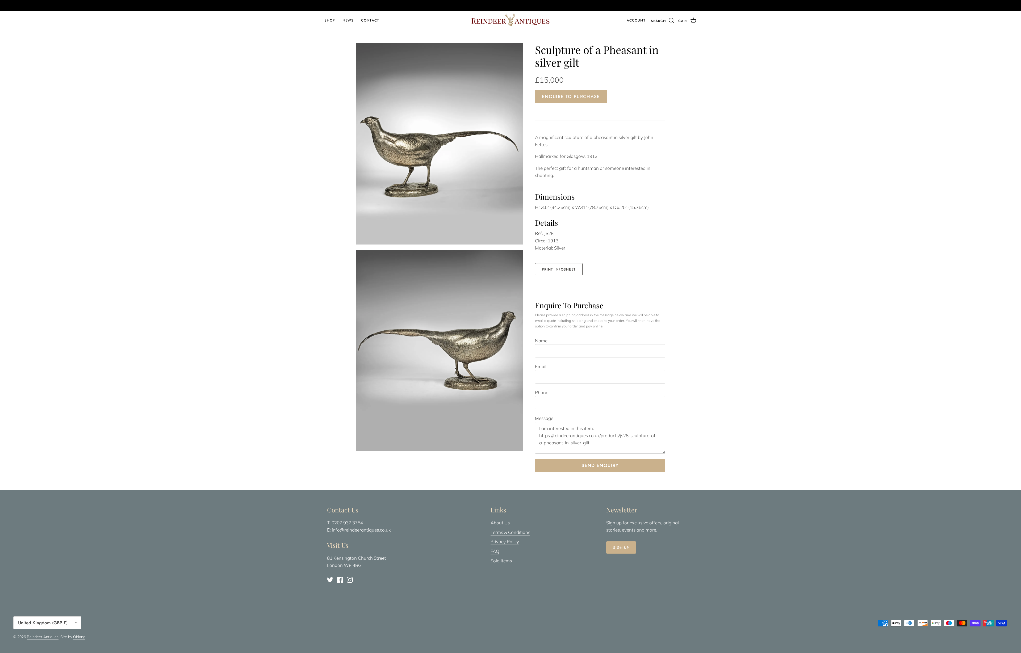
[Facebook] (340, 580)
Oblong (79, 636)
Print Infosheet (559, 269)
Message (544, 418)
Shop (329, 20)
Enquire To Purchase (571, 96)
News (348, 20)
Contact (370, 20)
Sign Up (621, 547)
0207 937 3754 (347, 522)
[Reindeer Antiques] (510, 20)
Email (540, 366)
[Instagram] (350, 580)
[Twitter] (330, 580)
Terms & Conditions (510, 532)
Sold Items (501, 560)
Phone (541, 392)
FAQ (495, 551)
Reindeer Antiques (42, 636)
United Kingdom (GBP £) (43, 623)
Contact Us (531, 5)
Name (541, 340)
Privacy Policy (505, 541)
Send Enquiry (599, 465)
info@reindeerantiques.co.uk (361, 530)
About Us (500, 522)
